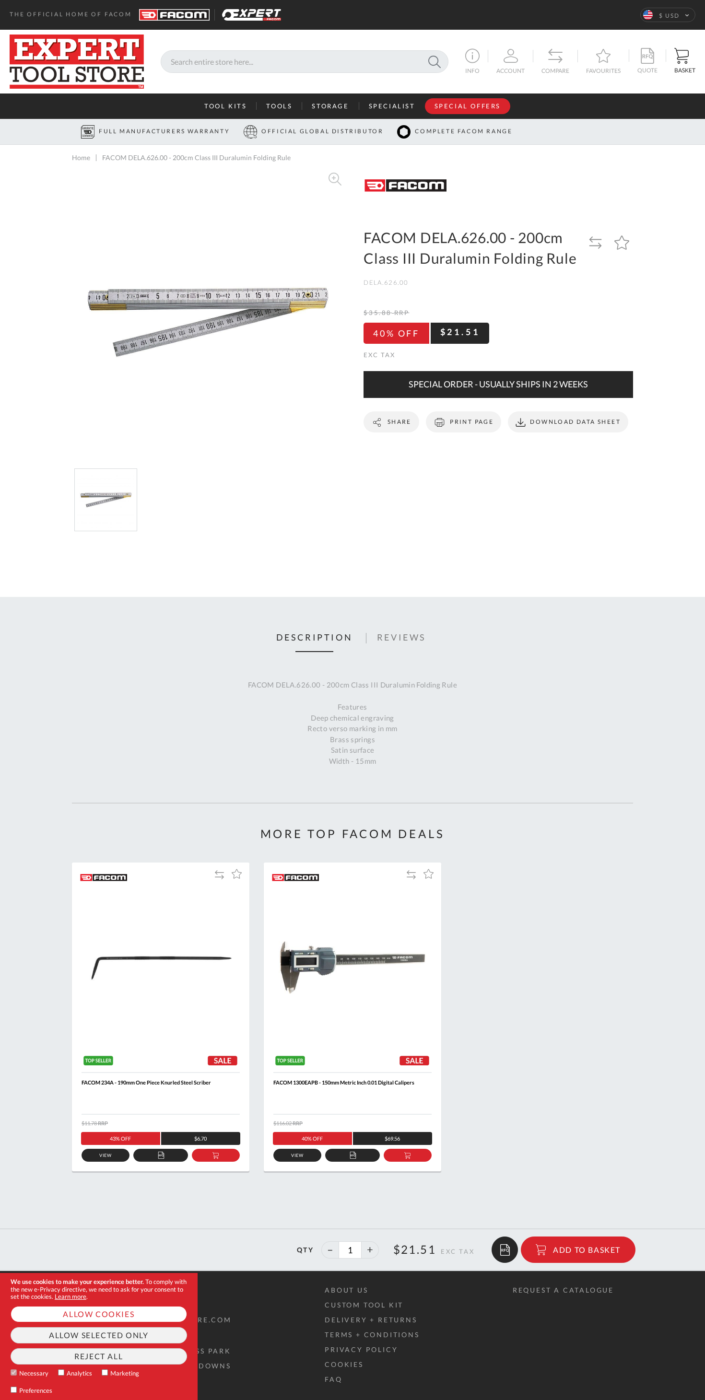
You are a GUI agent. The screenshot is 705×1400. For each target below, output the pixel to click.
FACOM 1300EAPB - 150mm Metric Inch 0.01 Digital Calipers (343, 1082)
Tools (279, 106)
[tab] (315, 638)
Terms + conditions (372, 1334)
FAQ (333, 1379)
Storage (330, 106)
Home (81, 157)
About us (346, 1290)
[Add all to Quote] (505, 1250)
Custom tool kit (364, 1305)
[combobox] (304, 61)
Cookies (344, 1364)
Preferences (35, 1390)
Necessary (33, 1373)
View (105, 1155)
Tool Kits (225, 106)
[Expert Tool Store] (77, 60)
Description (314, 637)
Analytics (79, 1373)
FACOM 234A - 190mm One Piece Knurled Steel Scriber (146, 1082)
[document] (99, 1336)
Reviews (401, 637)
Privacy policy (361, 1349)
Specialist (392, 106)
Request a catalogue (563, 1290)
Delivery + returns (371, 1320)
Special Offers (468, 106)
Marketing (124, 1373)
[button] (667, 15)
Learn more (70, 1296)
